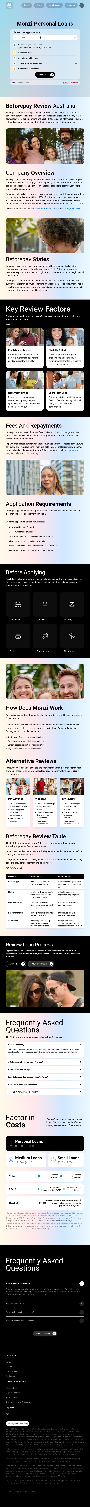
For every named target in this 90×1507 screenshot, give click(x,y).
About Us (9, 1367)
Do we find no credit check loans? (20, 1312)
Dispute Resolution (14, 1393)
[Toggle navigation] (81, 5)
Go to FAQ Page (43, 1333)
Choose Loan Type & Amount (27, 32)
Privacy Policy (12, 1397)
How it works (54, 5)
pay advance (37, 208)
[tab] (45, 1143)
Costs (39, 5)
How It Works (11, 1371)
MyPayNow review (72, 208)
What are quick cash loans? (18, 1283)
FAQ (7, 1414)
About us (71, 5)
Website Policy (12, 1388)
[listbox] (57, 37)
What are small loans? (15, 1303)
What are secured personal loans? (20, 1321)
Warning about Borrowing (17, 1423)
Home (26, 5)
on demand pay (31, 453)
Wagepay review (51, 208)
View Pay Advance (39, 964)
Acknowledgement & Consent (18, 1402)
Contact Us (10, 1376)
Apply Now (43, 75)
